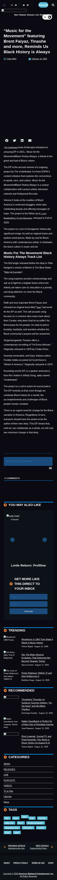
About (7, 863)
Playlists (43, 15)
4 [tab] (32, 568)
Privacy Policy (20, 863)
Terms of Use (38, 863)
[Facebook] (15, 5)
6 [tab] (38, 568)
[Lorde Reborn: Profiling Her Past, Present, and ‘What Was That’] (28, 536)
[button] (4, 5)
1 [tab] (24, 568)
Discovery (31, 15)
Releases (22, 15)
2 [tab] (27, 568)
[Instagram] (12, 5)
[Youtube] (23, 5)
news (16, 15)
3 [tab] (29, 568)
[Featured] (11, 642)
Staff (50, 863)
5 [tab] (35, 568)
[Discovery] (11, 658)
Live (37, 15)
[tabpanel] (29, 546)
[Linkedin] (27, 5)
